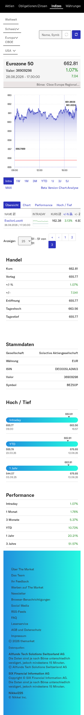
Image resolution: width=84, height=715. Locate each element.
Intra (8, 181)
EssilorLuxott (14, 220)
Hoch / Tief (64, 205)
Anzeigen (9, 241)
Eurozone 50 (19, 63)
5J (67, 181)
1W (18, 181)
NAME (9, 214)
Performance (43, 205)
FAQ (14, 617)
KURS (55, 214)
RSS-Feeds (18, 611)
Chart (27, 205)
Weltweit (11, 19)
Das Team (18, 575)
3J (59, 181)
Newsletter (18, 593)
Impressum (18, 636)
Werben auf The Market (27, 587)
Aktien (9, 6)
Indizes (56, 6)
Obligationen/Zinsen (33, 6)
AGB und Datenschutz (26, 630)
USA (8, 50)
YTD (44, 181)
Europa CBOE (10, 40)
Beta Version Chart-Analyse (59, 187)
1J (52, 181)
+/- (77, 214)
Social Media (20, 605)
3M (35, 181)
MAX (8, 187)
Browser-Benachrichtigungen (30, 599)
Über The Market (22, 569)
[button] (76, 34)
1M (26, 181)
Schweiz (10, 29)
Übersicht (12, 205)
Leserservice (19, 623)
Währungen (74, 6)
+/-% (66, 214)
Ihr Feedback (20, 581)
